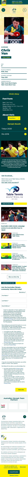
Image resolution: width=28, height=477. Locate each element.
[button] (14, 149)
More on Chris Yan (14, 277)
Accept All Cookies (14, 472)
